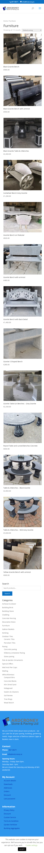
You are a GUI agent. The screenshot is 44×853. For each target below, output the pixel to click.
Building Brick (7, 607)
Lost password (9, 799)
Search (7, 593)
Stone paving (9, 656)
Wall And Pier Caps (9, 667)
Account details (10, 780)
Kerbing (5, 633)
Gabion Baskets (8, 629)
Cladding (5, 615)
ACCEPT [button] (22, 849)
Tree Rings (8, 699)
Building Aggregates (12, 828)
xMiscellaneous (8, 674)
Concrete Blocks (10, 681)
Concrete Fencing (9, 618)
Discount (7, 795)
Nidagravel (8, 688)
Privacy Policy (9, 810)
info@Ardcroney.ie (15, 754)
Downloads (8, 784)
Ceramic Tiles (9, 639)
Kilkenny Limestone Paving (14, 653)
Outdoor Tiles (7, 636)
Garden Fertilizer (10, 825)
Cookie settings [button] (31, 845)
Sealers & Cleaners (11, 692)
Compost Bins (9, 677)
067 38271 (13, 750)
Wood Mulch (9, 703)
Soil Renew (8, 695)
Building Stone (8, 611)
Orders (6, 791)
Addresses (8, 788)
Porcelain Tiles (9, 643)
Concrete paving (10, 649)
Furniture (6, 625)
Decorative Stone (8, 622)
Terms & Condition (11, 821)
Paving (4, 646)
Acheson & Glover (9, 604)
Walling (5, 671)
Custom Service (10, 817)
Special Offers (7, 664)
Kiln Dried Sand (10, 684)
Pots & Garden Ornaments (12, 660)
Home (5, 21)
